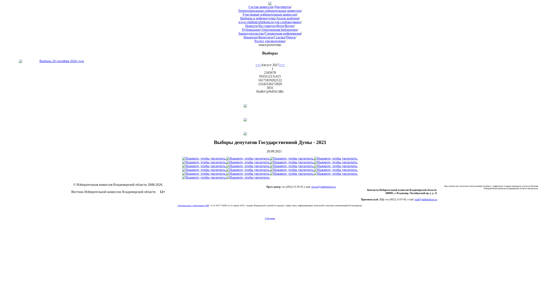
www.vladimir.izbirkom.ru (256, 22)
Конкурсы (266, 37)
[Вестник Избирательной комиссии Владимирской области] (270, 4)
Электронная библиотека (279, 29)
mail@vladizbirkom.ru (426, 199)
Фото (280, 26)
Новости (251, 26)
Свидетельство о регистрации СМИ (193, 205)
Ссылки (279, 37)
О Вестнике (270, 218)
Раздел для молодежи (269, 41)
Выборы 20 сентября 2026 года (61, 61)
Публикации (251, 29)
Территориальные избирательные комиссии (269, 10)
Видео (289, 26)
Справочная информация (283, 33)
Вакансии (251, 37)
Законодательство (251, 33)
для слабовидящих (287, 22)
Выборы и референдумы (257, 18)
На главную (267, 26)
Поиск (291, 37)
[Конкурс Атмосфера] (270, 105)
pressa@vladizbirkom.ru (323, 186)
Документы (282, 7)
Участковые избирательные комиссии (269, 14)
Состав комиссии (260, 7)
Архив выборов (287, 18)
